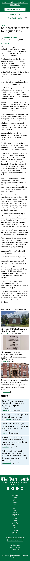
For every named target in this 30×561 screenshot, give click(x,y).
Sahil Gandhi (6, 392)
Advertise (15, 532)
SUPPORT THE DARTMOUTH (15, 9)
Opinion (15, 501)
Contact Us (15, 533)
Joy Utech (6, 433)
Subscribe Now (14, 540)
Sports (15, 502)
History (15, 522)
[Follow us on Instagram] (17, 488)
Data (15, 510)
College (15, 497)
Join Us (15, 525)
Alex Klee (5, 361)
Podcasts (15, 515)
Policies (15, 527)
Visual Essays (15, 514)
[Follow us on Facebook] (12, 488)
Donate (15, 520)
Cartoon (15, 512)
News (3, 25)
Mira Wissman (7, 410)
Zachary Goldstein (10, 38)
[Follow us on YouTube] (22, 488)
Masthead (15, 524)
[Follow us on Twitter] (8, 488)
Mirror (15, 509)
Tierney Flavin (7, 333)
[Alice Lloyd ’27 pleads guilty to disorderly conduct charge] (15, 319)
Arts (15, 504)
